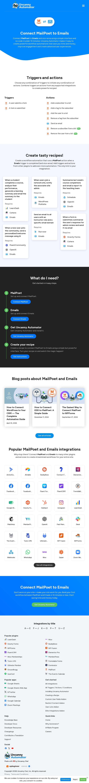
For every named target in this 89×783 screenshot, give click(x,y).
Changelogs (9, 732)
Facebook (6, 748)
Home (47, 720)
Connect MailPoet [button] (20, 302)
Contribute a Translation (14, 735)
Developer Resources (12, 728)
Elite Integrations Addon (55, 711)
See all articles (44, 435)
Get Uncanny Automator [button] (23, 336)
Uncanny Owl (23, 761)
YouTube (12, 748)
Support (7, 739)
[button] (83, 6)
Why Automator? (52, 724)
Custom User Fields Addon (55, 699)
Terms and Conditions (19, 774)
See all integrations (44, 565)
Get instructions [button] (20, 357)
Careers (48, 732)
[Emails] (50, 21)
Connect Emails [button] (19, 319)
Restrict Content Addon (55, 703)
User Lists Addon (52, 707)
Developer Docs (10, 724)
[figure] (6, 103)
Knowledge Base (10, 720)
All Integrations (51, 684)
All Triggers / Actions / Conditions (58, 688)
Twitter (9, 748)
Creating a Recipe (52, 695)
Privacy (7, 774)
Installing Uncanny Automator (57, 691)
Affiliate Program (52, 728)
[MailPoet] (39, 21)
